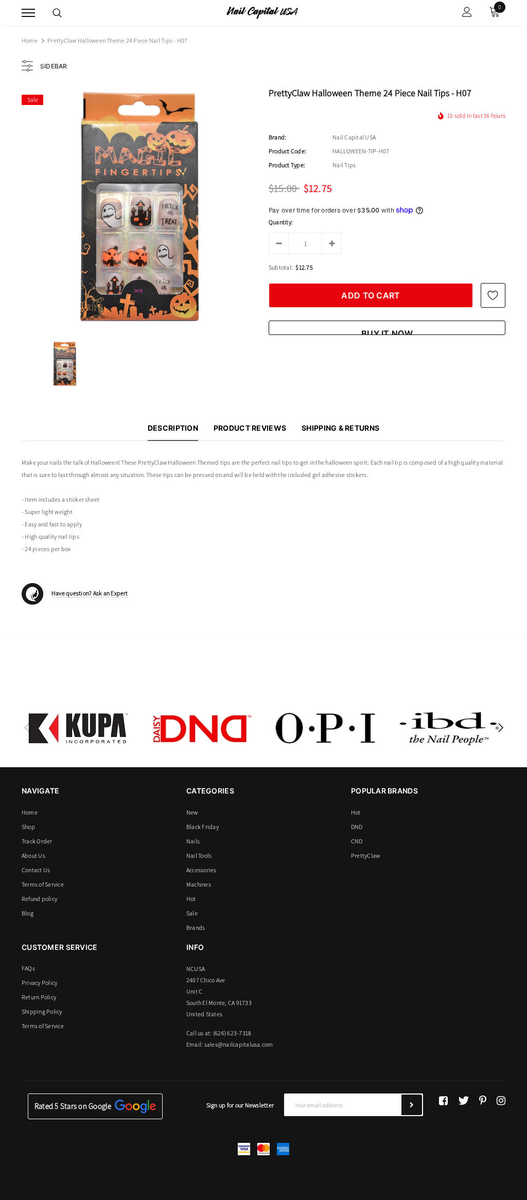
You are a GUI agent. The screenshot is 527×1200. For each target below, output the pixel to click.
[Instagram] (501, 1100)
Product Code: (287, 151)
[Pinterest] (482, 1100)
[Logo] (262, 12)
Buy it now (387, 331)
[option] (140, 207)
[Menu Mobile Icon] (28, 13)
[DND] (201, 728)
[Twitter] (463, 1100)
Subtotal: (281, 267)
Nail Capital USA (354, 137)
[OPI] (325, 728)
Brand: (277, 137)
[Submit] (411, 1105)
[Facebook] (443, 1100)
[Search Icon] (57, 12)
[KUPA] (78, 728)
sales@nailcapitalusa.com (238, 1044)
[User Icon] (467, 13)
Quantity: (281, 222)
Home (30, 40)
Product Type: (287, 165)
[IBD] (448, 728)
